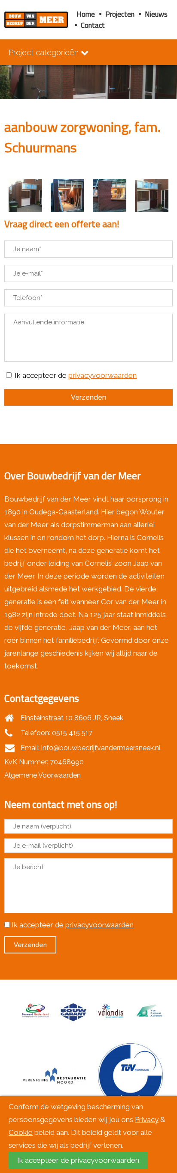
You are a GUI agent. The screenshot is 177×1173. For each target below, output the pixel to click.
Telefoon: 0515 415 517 (55, 733)
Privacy (147, 1119)
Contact (93, 25)
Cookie (21, 1132)
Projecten (119, 14)
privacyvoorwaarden (102, 375)
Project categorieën (45, 52)
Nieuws (156, 14)
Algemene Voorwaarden (42, 775)
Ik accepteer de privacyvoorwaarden (78, 1160)
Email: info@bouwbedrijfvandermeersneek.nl (90, 748)
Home (85, 14)
